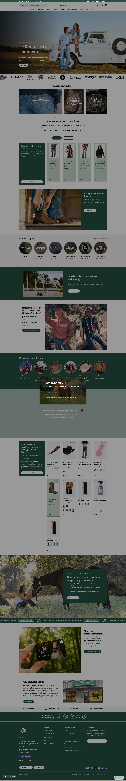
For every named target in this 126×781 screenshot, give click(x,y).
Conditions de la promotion (68, 392)
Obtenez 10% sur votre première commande (30, 1)
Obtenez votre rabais (52, 392)
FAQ (88, 1)
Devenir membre (95, 1)
